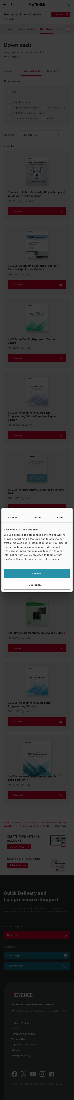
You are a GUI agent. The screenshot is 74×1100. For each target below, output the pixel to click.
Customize (35, 584)
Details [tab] (37, 517)
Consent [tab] (13, 517)
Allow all (37, 573)
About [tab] (61, 517)
